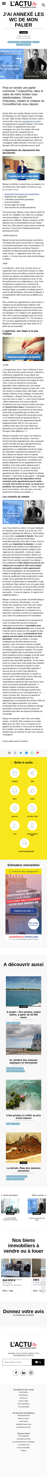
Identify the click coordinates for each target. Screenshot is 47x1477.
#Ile (8, 1023)
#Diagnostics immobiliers (17, 1176)
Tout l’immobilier (23, 1436)
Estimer (23, 1450)
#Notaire (36, 42)
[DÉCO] (15, 790)
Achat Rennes (23, 1395)
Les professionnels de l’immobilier (23, 1442)
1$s (16, 1373)
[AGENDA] (15, 773)
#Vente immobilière (23, 44)
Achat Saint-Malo (23, 1407)
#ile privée (15, 1124)
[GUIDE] (32, 790)
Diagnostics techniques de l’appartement (21, 194)
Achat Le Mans (23, 1401)
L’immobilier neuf (23, 1445)
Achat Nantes (23, 1392)
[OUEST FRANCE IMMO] (32, 825)
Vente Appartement (23, 1415)
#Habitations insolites (15, 1071)
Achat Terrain (23, 1421)
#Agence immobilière (15, 1068)
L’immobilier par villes (23, 1439)
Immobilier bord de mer (23, 1424)
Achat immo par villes (23, 1427)
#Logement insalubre (15, 1179)
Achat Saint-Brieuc (23, 1404)
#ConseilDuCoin (14, 42)
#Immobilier (15, 1023)
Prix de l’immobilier (23, 1448)
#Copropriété (26, 42)
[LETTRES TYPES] (32, 808)
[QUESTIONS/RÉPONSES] (24, 843)
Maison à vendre (23, 1418)
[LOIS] (15, 825)
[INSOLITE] (15, 808)
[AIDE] (32, 773)
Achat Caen (23, 1398)
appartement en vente (31, 121)
